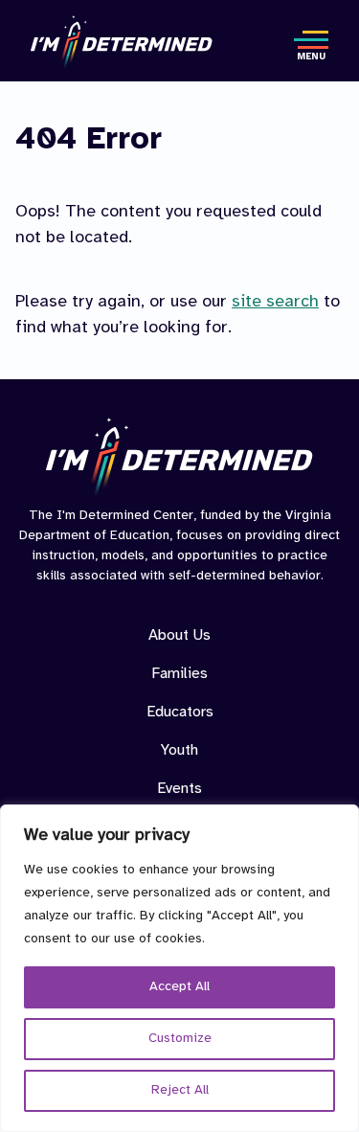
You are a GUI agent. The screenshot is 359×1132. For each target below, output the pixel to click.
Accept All (179, 987)
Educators (179, 712)
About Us (179, 635)
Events (179, 789)
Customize (180, 1038)
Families (179, 674)
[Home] (122, 43)
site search (275, 302)
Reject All (180, 1090)
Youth (179, 750)
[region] (179, 968)
